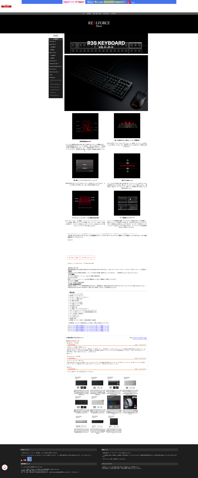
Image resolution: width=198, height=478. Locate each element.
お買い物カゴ (106, 13)
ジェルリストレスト (54, 89)
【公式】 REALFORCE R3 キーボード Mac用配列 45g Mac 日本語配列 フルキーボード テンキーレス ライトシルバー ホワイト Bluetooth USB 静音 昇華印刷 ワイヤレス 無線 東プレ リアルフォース (130, 392)
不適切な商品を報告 (89, 263)
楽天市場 (113, 13)
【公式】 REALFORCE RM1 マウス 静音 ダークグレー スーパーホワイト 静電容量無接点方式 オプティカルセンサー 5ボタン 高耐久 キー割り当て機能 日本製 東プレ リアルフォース (130, 411)
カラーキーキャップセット (55, 81)
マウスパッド (53, 92)
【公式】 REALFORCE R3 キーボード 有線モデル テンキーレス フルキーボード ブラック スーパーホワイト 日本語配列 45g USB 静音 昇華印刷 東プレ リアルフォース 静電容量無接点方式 (97, 392)
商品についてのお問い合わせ (75, 263)
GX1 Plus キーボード (54, 63)
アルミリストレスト (54, 87)
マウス (50, 74)
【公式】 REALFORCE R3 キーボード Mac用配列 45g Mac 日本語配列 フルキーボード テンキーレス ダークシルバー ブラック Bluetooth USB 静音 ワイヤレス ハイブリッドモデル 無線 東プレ (114, 392)
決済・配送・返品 (97, 13)
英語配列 (52, 49)
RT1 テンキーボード (54, 72)
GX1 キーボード (53, 60)
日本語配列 (52, 47)
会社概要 (89, 13)
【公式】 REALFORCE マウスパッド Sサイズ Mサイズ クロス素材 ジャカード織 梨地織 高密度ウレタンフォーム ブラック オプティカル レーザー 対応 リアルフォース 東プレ (114, 431)
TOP (83, 13)
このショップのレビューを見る (140, 339)
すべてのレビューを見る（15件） (139, 337)
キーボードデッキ (54, 95)
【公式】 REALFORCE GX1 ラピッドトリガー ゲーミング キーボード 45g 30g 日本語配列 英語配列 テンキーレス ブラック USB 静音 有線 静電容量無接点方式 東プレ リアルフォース (114, 411)
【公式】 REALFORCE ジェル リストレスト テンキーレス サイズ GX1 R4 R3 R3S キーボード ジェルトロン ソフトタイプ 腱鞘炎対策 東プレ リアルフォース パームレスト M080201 (97, 431)
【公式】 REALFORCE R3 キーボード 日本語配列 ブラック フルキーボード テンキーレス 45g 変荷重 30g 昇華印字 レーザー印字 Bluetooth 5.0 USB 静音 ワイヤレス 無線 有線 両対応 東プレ (81, 392)
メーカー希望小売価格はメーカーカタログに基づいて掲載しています (90, 325)
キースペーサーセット (55, 84)
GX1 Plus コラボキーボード (55, 66)
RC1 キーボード (53, 69)
